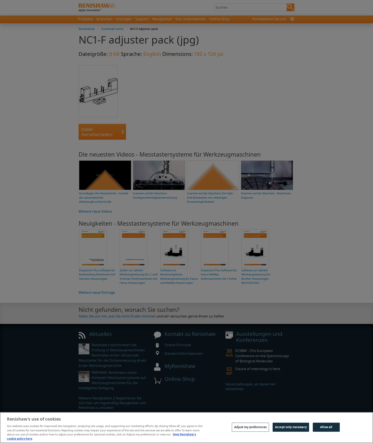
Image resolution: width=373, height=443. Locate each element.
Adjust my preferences (250, 427)
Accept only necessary (291, 427)
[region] (186, 427)
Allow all (326, 427)
